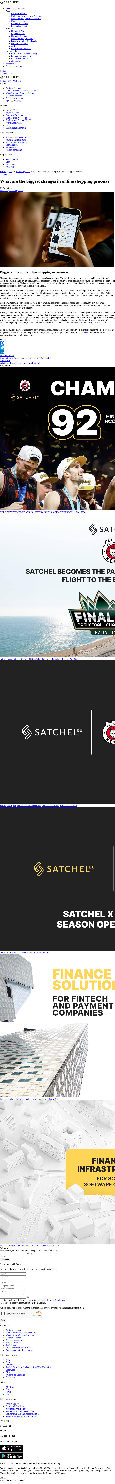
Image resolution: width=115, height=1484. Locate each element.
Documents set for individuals (19, 1348)
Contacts (9, 1389)
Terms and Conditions (15, 1406)
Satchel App (11, 1345)
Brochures (10, 164)
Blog (8, 162)
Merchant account (13, 1337)
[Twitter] (57, 347)
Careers (9, 1394)
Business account (13, 1330)
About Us (10, 1387)
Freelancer (10, 1377)
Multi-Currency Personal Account (20, 93)
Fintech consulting (14, 66)
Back (4, 174)
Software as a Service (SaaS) (18, 137)
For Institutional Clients (16, 142)
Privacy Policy (12, 1404)
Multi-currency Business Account (20, 1332)
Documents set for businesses (19, 1350)
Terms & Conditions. (56, 1300)
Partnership (11, 147)
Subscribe (5, 1259)
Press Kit (10, 167)
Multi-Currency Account (16, 118)
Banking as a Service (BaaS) (18, 120)
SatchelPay (84, 332)
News (8, 1392)
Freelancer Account (14, 98)
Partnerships (11, 63)
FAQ (8, 1360)
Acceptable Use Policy (16, 1409)
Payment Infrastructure (16, 140)
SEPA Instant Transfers (16, 128)
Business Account (13, 88)
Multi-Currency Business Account (21, 91)
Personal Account (13, 101)
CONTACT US (7, 73)
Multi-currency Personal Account (20, 1335)
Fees (8, 1362)
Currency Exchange (14, 115)
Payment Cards (12, 113)
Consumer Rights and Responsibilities (22, 1414)
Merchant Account (14, 96)
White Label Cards (14, 123)
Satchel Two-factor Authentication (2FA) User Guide (29, 1367)
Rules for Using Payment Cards (20, 1411)
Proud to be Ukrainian (15, 1375)
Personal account (13, 1342)
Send (3, 1320)
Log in (3, 71)
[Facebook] (57, 343)
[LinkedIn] (57, 352)
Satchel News (12, 159)
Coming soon (12, 145)
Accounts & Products (15, 8)
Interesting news (23, 171)
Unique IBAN (12, 110)
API (7, 125)
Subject (30, 1253)
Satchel (3, 171)
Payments (18, 190)
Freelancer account (14, 1340)
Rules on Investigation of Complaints (22, 1416)
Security (9, 1365)
